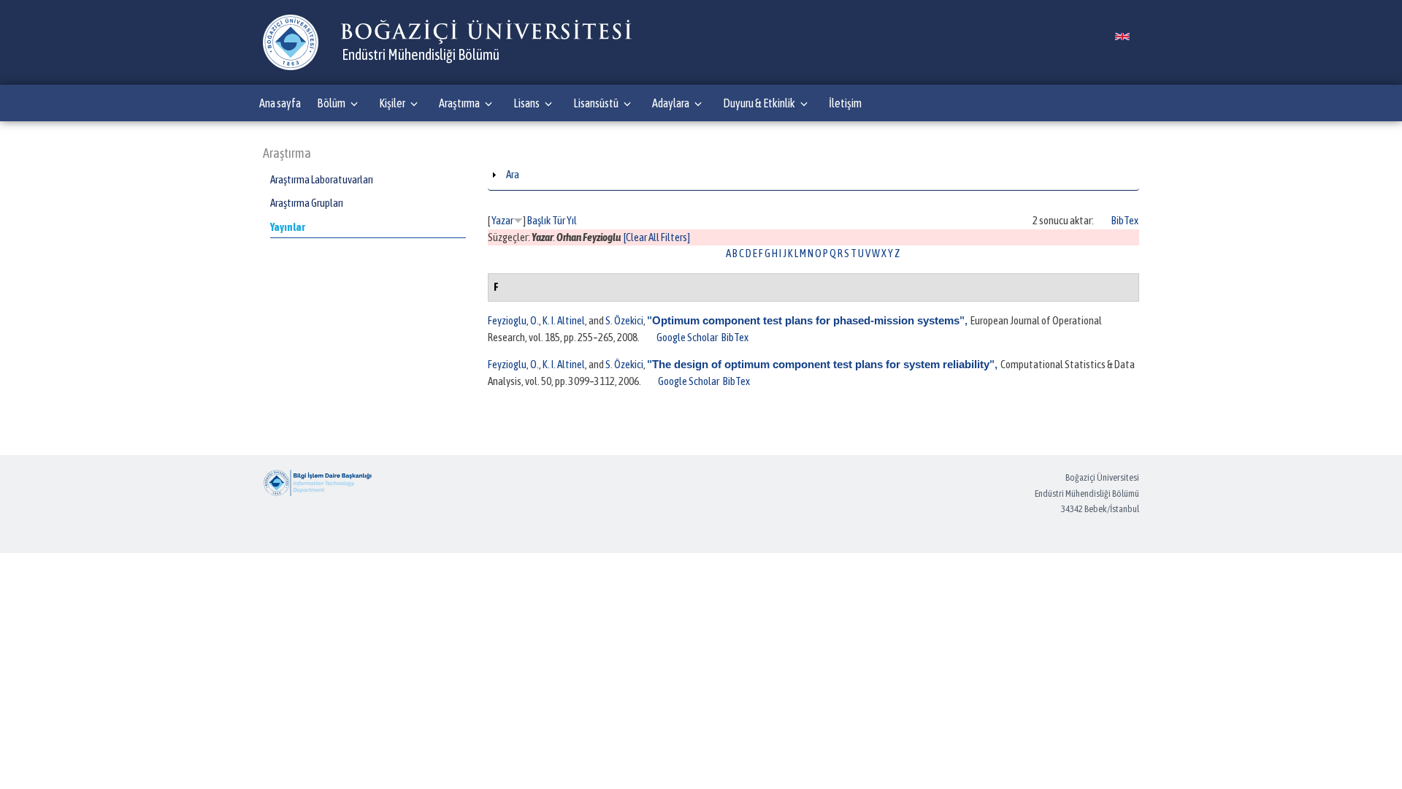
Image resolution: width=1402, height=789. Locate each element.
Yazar (502, 220)
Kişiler (392, 103)
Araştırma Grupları (306, 203)
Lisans (526, 103)
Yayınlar (287, 227)
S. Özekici (624, 320)
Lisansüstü (595, 103)
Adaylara (670, 103)
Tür (558, 220)
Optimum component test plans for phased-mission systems (805, 320)
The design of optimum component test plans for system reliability (820, 364)
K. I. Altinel (564, 320)
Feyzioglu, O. (513, 320)
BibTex (1124, 220)
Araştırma (459, 103)
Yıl (572, 220)
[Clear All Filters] (657, 237)
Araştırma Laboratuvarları (321, 179)
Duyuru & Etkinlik (759, 103)
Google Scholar (687, 337)
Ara (512, 174)
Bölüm (331, 103)
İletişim (845, 103)
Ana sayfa (280, 103)
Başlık (539, 220)
